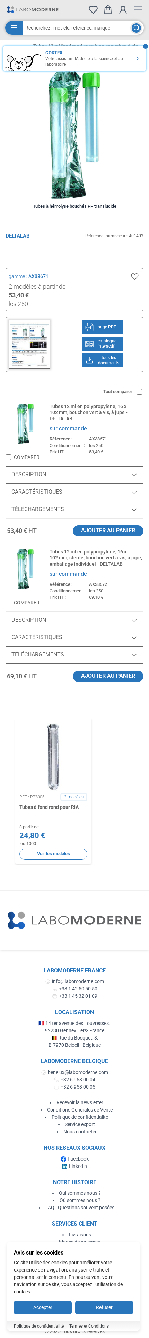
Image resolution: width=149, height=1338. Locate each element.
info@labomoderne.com (78, 981)
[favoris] (93, 10)
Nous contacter (80, 1131)
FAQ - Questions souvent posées (79, 1207)
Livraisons (80, 1234)
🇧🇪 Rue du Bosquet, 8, (74, 1038)
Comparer (27, 457)
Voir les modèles (53, 853)
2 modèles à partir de (37, 286)
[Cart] (108, 9)
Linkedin (78, 1166)
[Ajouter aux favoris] (134, 276)
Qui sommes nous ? (80, 1193)
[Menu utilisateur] (123, 10)
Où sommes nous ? (80, 1200)
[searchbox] (76, 28)
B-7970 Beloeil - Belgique (75, 1045)
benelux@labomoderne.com (78, 1072)
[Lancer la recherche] (136, 28)
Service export (80, 1124)
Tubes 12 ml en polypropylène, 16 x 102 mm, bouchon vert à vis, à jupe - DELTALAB (89, 412)
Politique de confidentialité (80, 1117)
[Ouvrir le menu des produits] (14, 28)
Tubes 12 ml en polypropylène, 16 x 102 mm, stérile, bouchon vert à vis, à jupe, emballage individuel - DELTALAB (96, 558)
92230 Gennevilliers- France (74, 1030)
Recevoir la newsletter (79, 1102)
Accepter (42, 1307)
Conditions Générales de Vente (80, 1110)
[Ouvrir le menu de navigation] (138, 9)
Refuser (104, 1307)
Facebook (78, 1159)
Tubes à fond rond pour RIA (49, 807)
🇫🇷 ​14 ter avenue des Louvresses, (74, 1023)
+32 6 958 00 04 (78, 1079)
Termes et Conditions (89, 1326)
